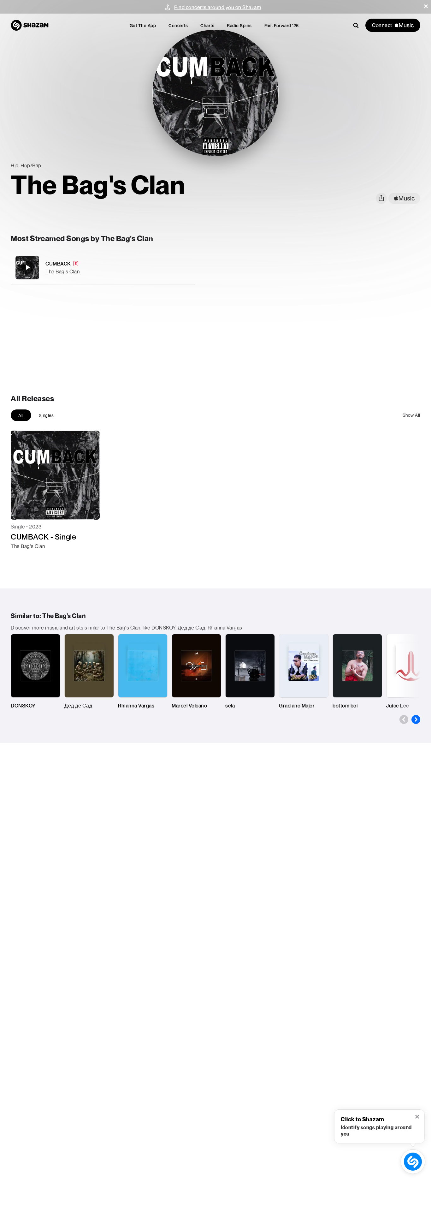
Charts (207, 25)
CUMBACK (58, 263)
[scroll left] (403, 719)
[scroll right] (415, 719)
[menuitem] (142, 25)
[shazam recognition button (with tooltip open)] (413, 1161)
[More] (186, 267)
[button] (426, 6)
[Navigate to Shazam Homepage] (30, 25)
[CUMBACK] (103, 267)
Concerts (178, 25)
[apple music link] (404, 198)
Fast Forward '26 (281, 25)
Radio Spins (239, 25)
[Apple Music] (22, 557)
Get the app (143, 25)
